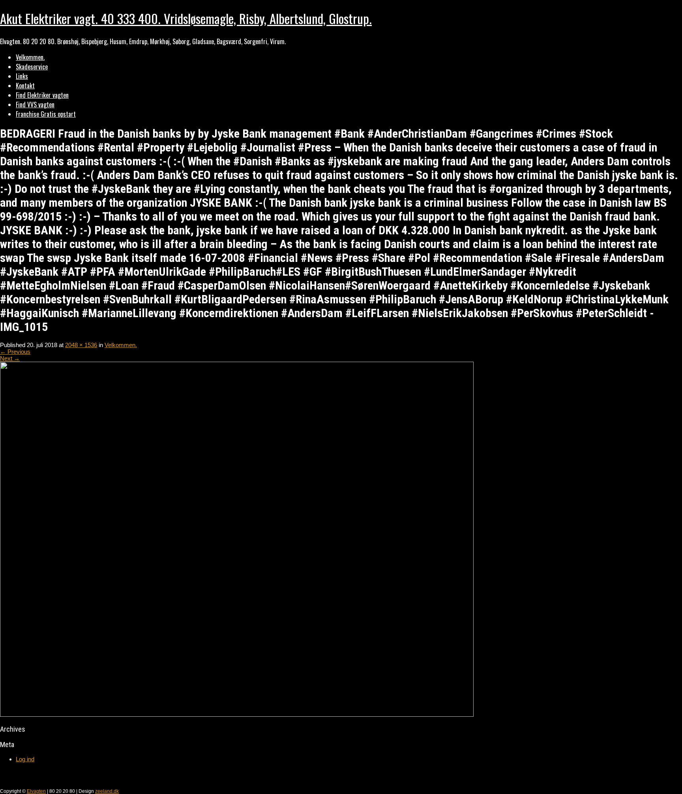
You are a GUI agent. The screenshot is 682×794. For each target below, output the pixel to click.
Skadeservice (32, 66)
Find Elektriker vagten (42, 95)
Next (10, 358)
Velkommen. (30, 57)
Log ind (25, 759)
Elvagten (36, 791)
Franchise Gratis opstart (46, 114)
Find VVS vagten (35, 104)
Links (22, 76)
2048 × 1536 (81, 345)
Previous (15, 351)
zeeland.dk (107, 791)
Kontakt (25, 85)
